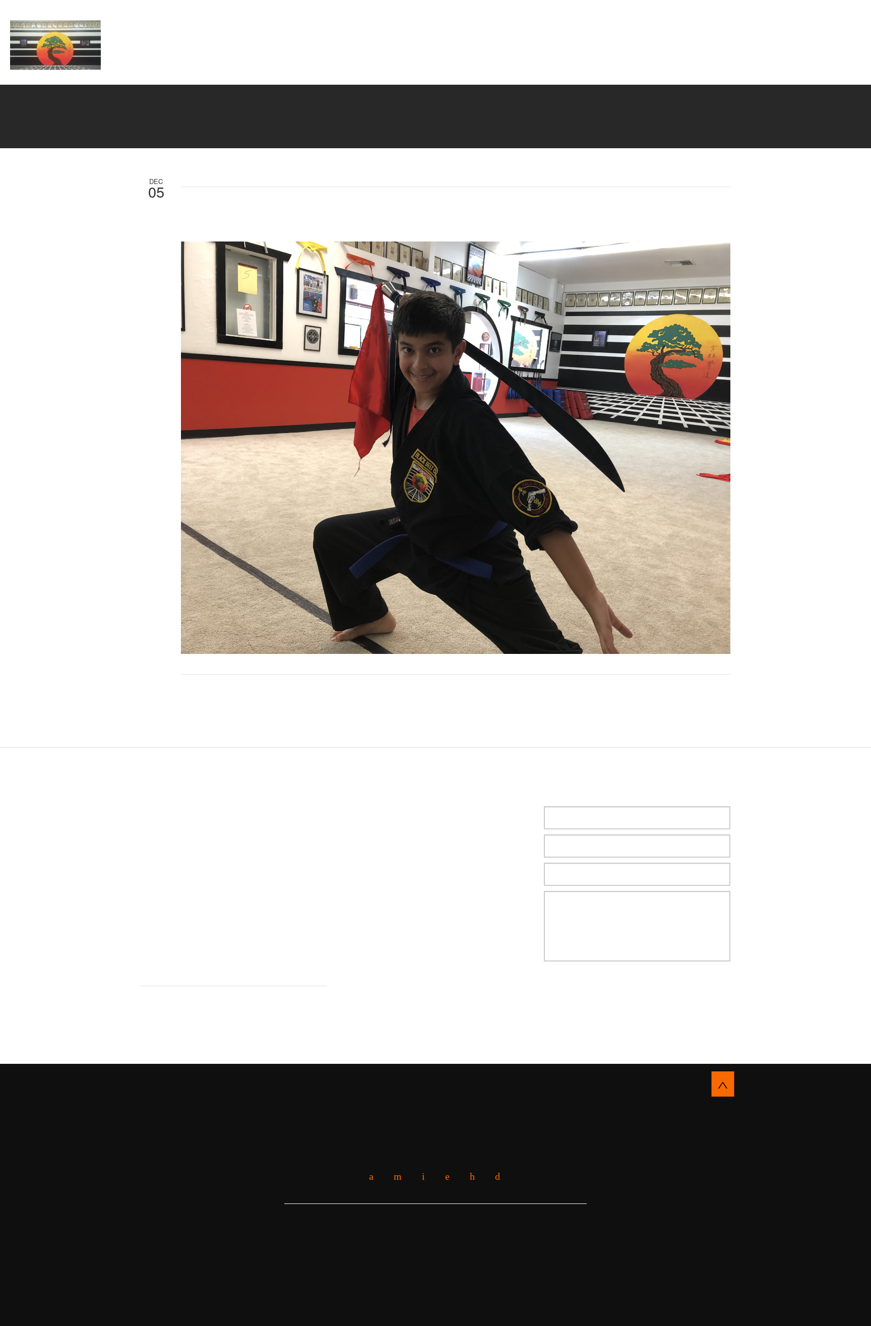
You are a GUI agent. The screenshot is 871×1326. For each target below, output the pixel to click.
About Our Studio (286, 60)
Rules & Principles (571, 60)
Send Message (596, 992)
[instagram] (493, 1176)
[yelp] (394, 1176)
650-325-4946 (799, 41)
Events (645, 60)
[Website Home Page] (55, 45)
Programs (491, 60)
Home (225, 60)
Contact (480, 72)
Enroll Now (435, 23)
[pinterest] (468, 1176)
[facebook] (367, 1176)
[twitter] (419, 1176)
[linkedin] (444, 1176)
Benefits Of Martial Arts (397, 60)
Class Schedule (410, 72)
